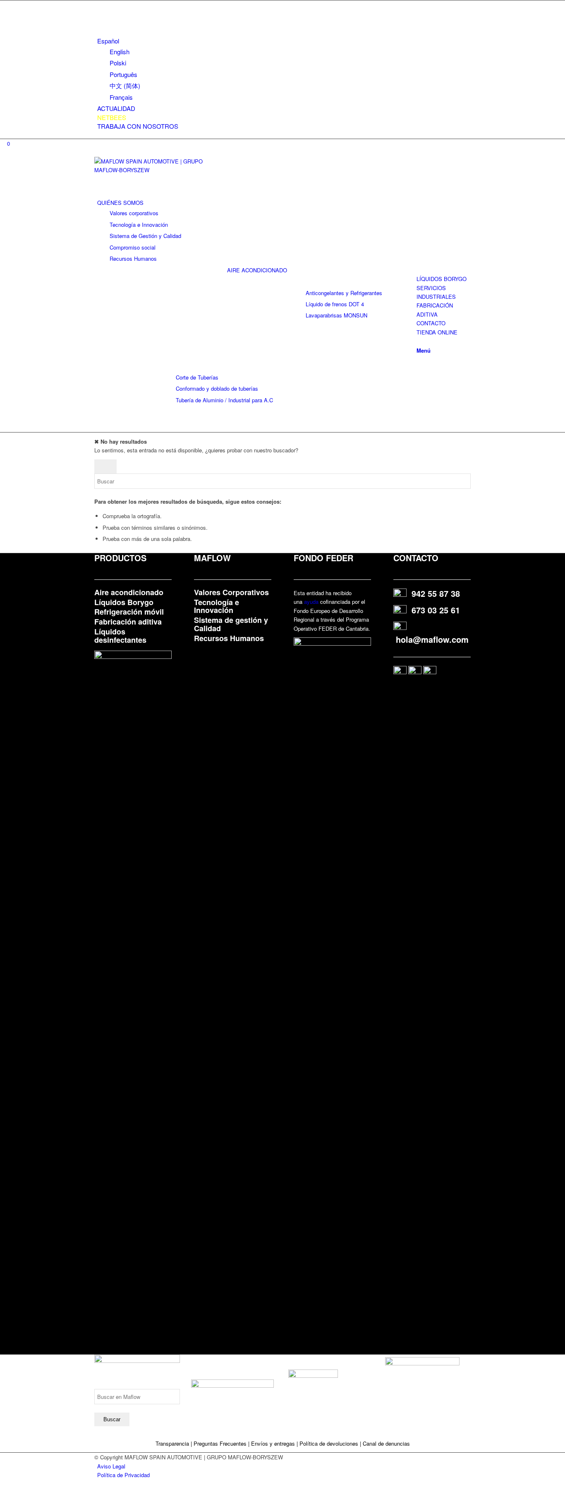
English (119, 51)
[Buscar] (419, 341)
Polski (118, 62)
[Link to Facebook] (99, 23)
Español (108, 40)
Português (123, 74)
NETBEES (111, 117)
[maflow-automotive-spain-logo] (156, 170)
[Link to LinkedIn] (99, 14)
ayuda (311, 602)
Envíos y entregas (274, 1443)
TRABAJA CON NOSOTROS (137, 126)
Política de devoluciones (328, 1443)
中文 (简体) (125, 85)
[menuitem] (284, 68)
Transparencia (173, 1443)
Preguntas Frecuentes (220, 1443)
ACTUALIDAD (116, 108)
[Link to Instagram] (99, 5)
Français (121, 97)
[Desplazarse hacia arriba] (2, 1492)
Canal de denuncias (386, 1443)
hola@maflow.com (432, 639)
